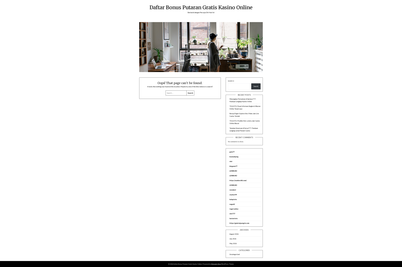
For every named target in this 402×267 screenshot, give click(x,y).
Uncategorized (234, 254)
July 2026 (232, 239)
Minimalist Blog (216, 264)
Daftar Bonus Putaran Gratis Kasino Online (201, 7)
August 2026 (234, 234)
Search (231, 81)
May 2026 (233, 243)
